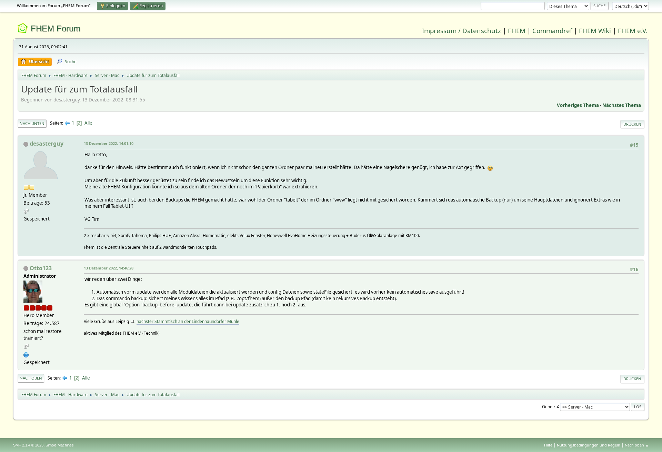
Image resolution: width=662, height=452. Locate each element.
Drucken (632, 124)
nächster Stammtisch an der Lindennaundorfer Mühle (188, 321)
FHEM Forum (55, 28)
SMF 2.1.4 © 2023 (28, 445)
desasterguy (46, 143)
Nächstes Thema (621, 105)
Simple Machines (60, 445)
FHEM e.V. (633, 30)
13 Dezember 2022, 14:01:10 (108, 143)
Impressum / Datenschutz (461, 30)
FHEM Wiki (595, 30)
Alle (88, 123)
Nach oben (31, 378)
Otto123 (41, 268)
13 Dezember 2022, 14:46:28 (108, 268)
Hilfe (548, 445)
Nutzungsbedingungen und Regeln (588, 445)
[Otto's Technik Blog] (26, 354)
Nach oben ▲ (637, 445)
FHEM (516, 30)
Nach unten (32, 123)
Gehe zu (550, 406)
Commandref (552, 30)
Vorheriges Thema (578, 105)
